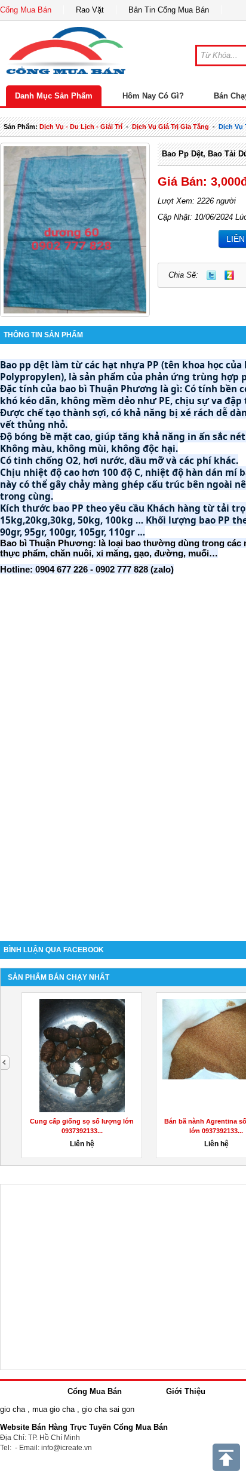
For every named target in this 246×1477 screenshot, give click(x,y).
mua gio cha (53, 1409)
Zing (229, 275)
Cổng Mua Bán (25, 9)
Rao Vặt (90, 9)
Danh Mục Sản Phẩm (54, 95)
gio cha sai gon (108, 1409)
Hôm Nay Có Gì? (153, 95)
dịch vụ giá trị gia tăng (170, 126)
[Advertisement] (123, 794)
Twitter (211, 275)
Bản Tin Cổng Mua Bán (168, 9)
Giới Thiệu (185, 1391)
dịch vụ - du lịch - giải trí (80, 126)
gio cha (12, 1409)
